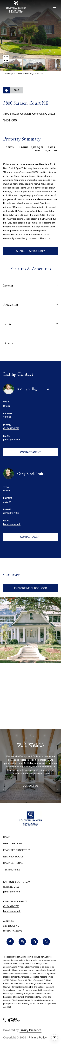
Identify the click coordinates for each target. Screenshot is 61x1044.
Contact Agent (30, 452)
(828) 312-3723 (11, 906)
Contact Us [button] (30, 785)
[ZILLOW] (34, 941)
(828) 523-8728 (11, 428)
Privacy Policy (37, 1037)
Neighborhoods (13, 856)
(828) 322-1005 (11, 513)
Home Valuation (13, 863)
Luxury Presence (30, 1030)
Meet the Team (12, 843)
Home (6, 837)
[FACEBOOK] (10, 941)
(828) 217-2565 (11, 886)
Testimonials (11, 869)
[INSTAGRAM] (22, 941)
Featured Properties (16, 850)
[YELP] (46, 941)
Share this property (30, 251)
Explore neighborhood (30, 588)
